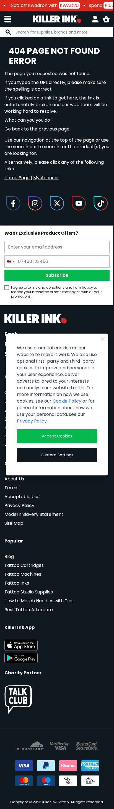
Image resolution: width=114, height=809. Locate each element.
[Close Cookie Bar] (102, 339)
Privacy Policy (32, 421)
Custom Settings (57, 455)
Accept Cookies (57, 436)
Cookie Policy (67, 401)
